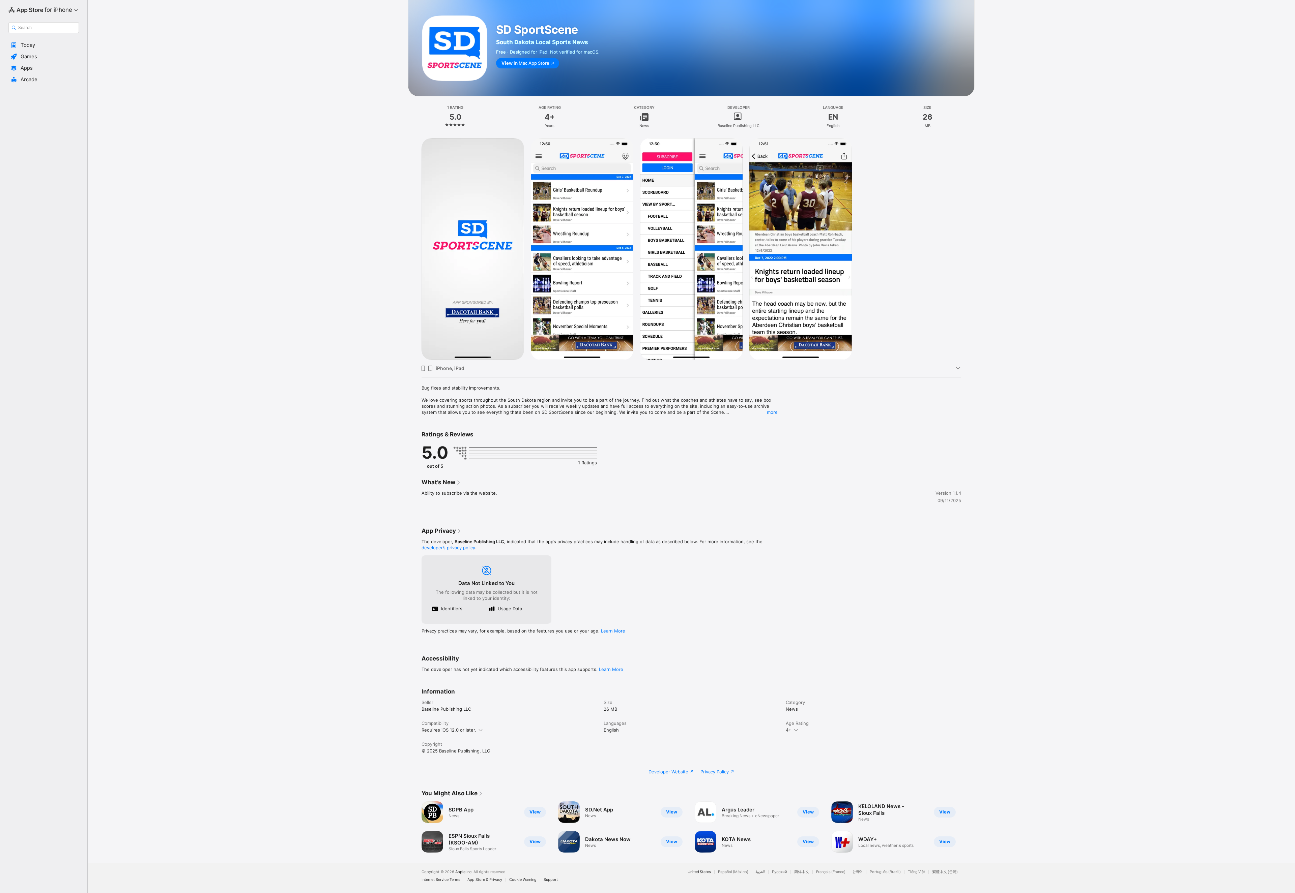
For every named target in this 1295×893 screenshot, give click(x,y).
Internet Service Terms (441, 880)
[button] (44, 45)
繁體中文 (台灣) (945, 872)
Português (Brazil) (885, 872)
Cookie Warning (523, 880)
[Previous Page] (415, 827)
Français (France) (830, 872)
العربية (760, 872)
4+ (789, 730)
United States (699, 872)
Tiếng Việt (916, 872)
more (772, 412)
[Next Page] (968, 827)
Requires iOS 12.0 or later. (449, 730)
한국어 (858, 872)
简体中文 (801, 872)
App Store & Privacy (484, 880)
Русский (779, 872)
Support (551, 880)
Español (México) (733, 872)
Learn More (613, 631)
